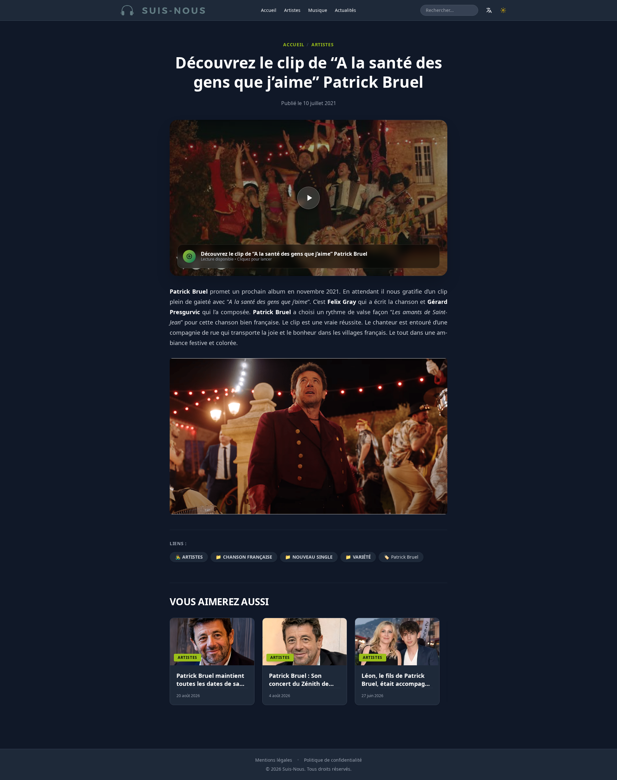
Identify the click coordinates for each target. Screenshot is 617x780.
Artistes (292, 10)
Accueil (268, 10)
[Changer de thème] (503, 10)
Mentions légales (273, 760)
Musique (317, 10)
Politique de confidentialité (333, 760)
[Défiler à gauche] (173, 665)
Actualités (345, 10)
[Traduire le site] (489, 10)
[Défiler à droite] (444, 665)
